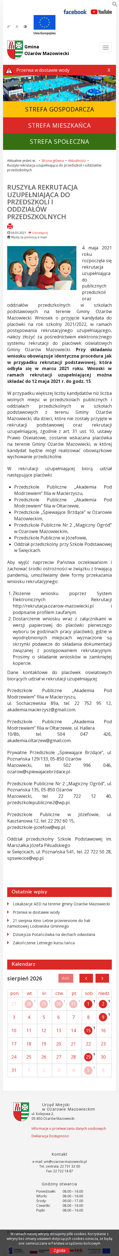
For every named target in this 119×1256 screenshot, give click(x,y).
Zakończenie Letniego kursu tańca (44, 942)
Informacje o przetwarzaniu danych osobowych (69, 1128)
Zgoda (59, 1250)
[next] (102, 978)
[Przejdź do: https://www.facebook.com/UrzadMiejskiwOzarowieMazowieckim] (75, 11)
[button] (115, 5)
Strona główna (53, 160)
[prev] (86, 978)
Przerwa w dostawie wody (36, 912)
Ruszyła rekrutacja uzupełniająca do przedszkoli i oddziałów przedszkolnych (42, 201)
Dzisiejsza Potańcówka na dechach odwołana (54, 934)
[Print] (10, 226)
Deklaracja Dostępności (50, 1136)
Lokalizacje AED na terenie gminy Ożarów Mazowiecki (61, 903)
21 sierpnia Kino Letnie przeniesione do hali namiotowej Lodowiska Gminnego (48, 923)
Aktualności (77, 160)
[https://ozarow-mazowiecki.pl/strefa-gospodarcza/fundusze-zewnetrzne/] (44, 25)
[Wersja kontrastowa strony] (25, 26)
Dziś (65, 978)
